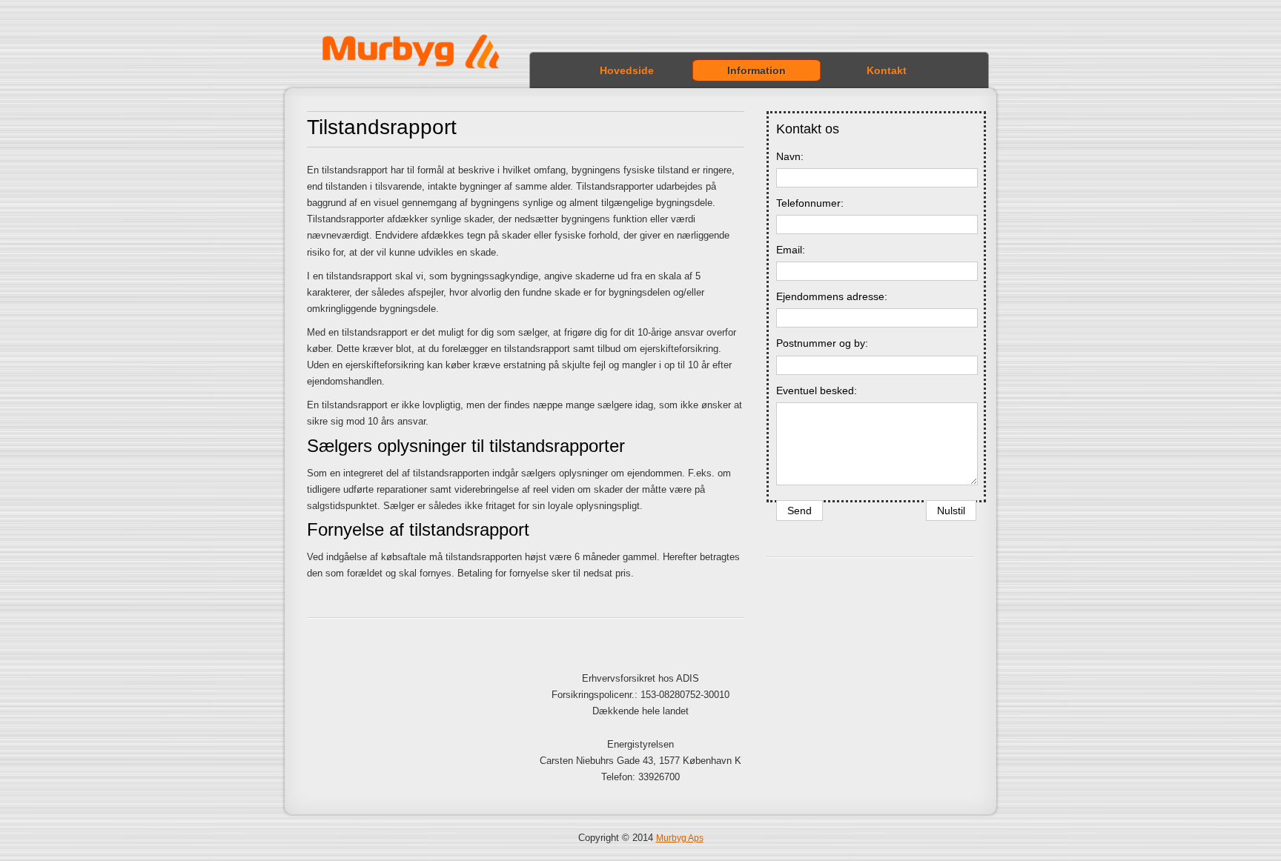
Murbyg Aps (680, 838)
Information (756, 70)
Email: (790, 250)
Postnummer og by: (822, 343)
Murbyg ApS (422, 57)
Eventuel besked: (816, 390)
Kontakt (887, 70)
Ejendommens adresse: (831, 296)
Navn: (790, 156)
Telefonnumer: (810, 203)
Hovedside (627, 70)
